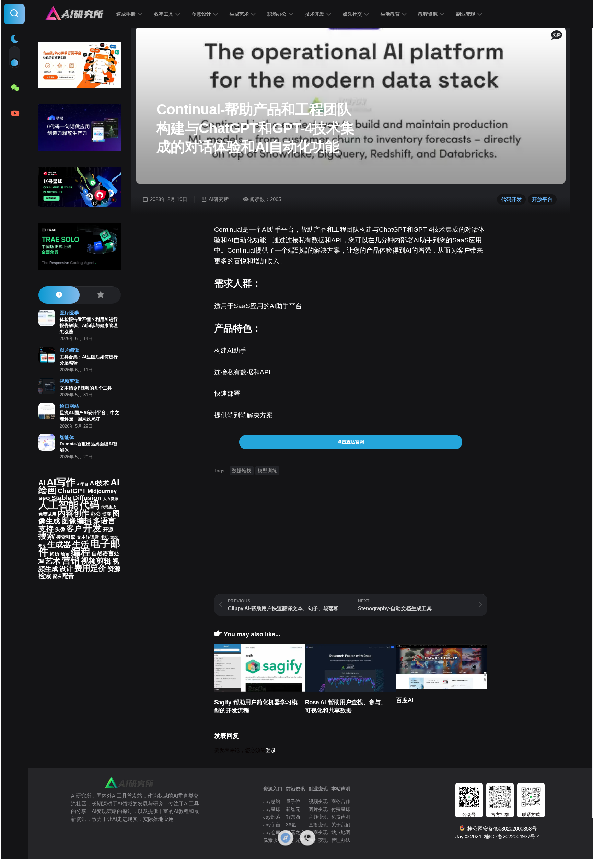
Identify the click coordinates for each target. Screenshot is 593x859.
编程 (80, 551)
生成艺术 (239, 14)
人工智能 (58, 504)
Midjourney (102, 491)
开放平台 (542, 199)
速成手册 (126, 14)
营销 (71, 560)
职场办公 (277, 14)
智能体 (67, 437)
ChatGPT (72, 491)
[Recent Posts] (59, 295)
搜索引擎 (65, 537)
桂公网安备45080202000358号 (501, 829)
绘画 (65, 553)
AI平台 (82, 484)
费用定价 (90, 568)
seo (44, 497)
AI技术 (99, 483)
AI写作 (61, 482)
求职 (105, 537)
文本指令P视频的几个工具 (86, 388)
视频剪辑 (69, 381)
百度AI (405, 700)
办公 (96, 514)
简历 (54, 553)
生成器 (59, 544)
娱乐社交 (352, 14)
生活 (80, 544)
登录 (271, 750)
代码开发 (511, 199)
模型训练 (267, 470)
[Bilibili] (14, 113)
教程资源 (428, 14)
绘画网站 (69, 406)
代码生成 (108, 507)
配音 (68, 575)
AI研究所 (219, 199)
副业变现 (465, 14)
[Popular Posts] (100, 295)
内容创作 (73, 513)
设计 (66, 568)
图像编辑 (76, 520)
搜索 (46, 536)
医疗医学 (69, 312)
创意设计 (201, 14)
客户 (74, 528)
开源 (108, 529)
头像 (60, 529)
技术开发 (314, 14)
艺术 (52, 561)
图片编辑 (69, 350)
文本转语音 (88, 537)
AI (41, 483)
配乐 (57, 576)
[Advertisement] (350, 546)
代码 (90, 504)
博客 (106, 514)
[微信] (14, 88)
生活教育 (390, 14)
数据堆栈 (241, 470)
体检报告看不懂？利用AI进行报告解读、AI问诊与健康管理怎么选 (89, 325)
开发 (92, 528)
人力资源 (110, 499)
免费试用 (47, 514)
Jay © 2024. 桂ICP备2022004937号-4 (497, 836)
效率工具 (163, 14)
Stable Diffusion (76, 497)
